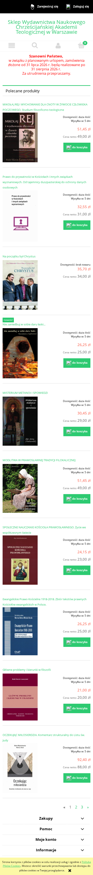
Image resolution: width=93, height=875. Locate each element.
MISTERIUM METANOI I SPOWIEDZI (25, 393)
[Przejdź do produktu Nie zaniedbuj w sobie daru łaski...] (20, 353)
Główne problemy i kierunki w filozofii (27, 670)
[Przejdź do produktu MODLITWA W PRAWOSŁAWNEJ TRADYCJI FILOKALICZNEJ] (20, 488)
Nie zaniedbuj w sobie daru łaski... (24, 324)
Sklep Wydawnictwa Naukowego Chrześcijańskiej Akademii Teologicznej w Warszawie (46, 26)
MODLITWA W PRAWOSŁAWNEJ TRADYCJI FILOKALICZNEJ (39, 460)
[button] (11, 45)
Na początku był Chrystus (19, 256)
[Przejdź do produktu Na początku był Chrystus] (20, 285)
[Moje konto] (58, 45)
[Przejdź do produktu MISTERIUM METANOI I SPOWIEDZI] (20, 421)
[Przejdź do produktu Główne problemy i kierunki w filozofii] (20, 697)
